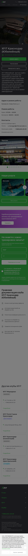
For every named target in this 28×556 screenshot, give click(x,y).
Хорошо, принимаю (18, 552)
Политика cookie (6, 548)
